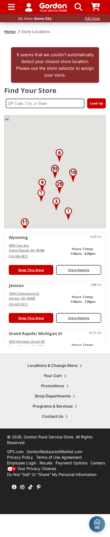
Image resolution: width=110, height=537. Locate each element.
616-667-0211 (18, 304)
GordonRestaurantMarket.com (54, 451)
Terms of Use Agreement (59, 457)
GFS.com (15, 451)
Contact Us (52, 416)
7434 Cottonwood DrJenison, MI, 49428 (24, 295)
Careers (98, 462)
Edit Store (92, 18)
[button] (41, 195)
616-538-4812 (18, 256)
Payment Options (71, 462)
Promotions (52, 385)
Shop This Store (31, 270)
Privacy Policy (20, 457)
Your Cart (52, 375)
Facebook (14, 487)
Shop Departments (53, 395)
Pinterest (38, 487)
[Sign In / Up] (29, 7)
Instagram (22, 487)
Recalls (45, 462)
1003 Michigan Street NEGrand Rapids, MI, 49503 (27, 343)
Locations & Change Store (53, 365)
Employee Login (21, 462)
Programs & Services (53, 406)
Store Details (78, 270)
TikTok (30, 487)
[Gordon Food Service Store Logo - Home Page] (53, 7)
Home (10, 31)
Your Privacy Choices (36, 468)
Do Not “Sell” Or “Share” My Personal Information (51, 474)
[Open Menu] (11, 7)
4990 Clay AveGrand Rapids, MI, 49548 (27, 247)
